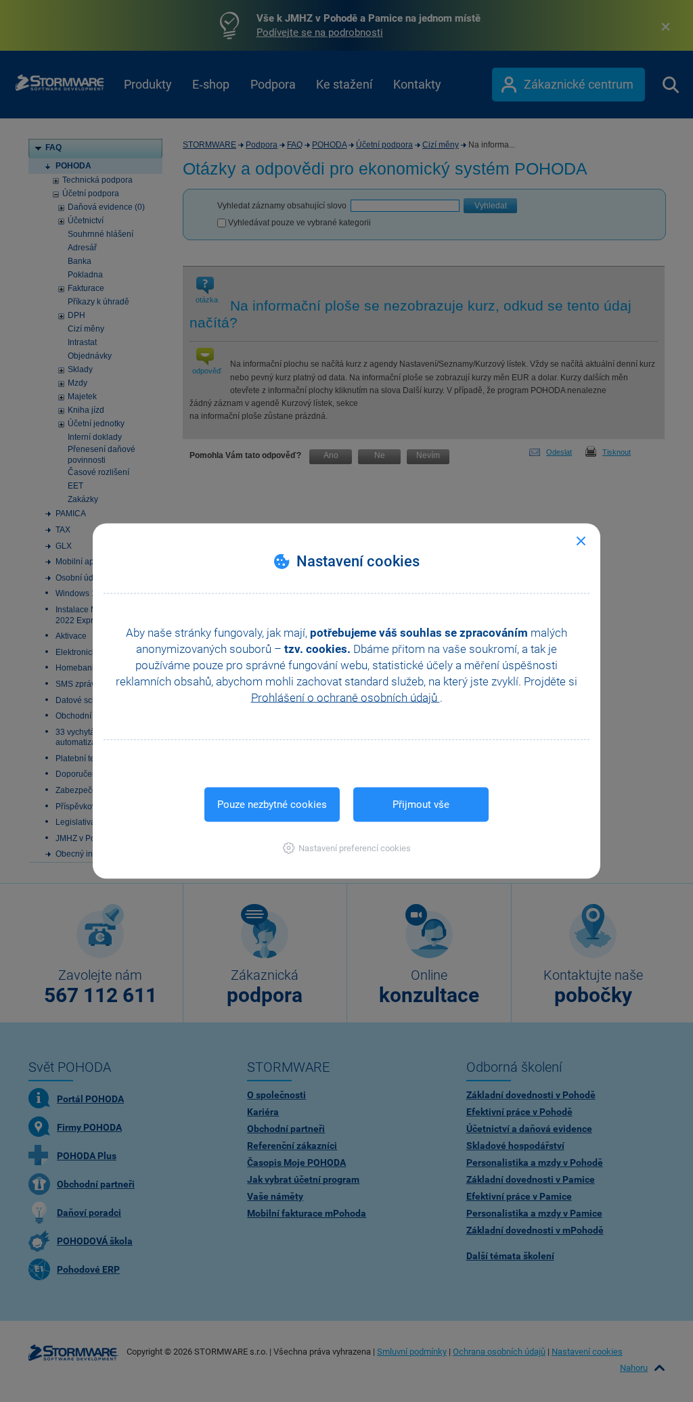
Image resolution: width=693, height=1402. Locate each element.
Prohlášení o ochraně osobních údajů (345, 697)
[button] (347, 848)
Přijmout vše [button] (421, 804)
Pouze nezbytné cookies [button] (272, 804)
